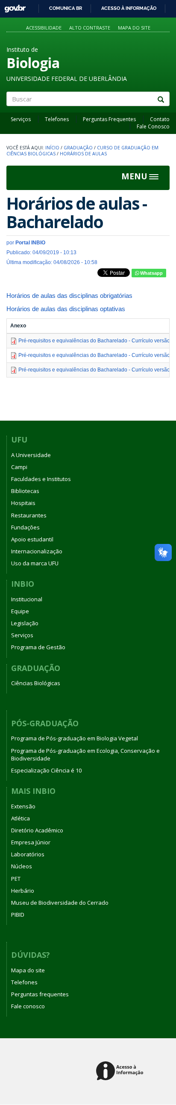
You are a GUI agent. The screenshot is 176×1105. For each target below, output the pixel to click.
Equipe (20, 611)
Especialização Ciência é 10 (46, 770)
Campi (19, 467)
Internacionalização (36, 551)
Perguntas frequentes (40, 994)
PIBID (17, 914)
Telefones (57, 119)
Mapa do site (134, 27)
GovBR (12, 6)
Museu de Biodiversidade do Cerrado (60, 902)
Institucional (26, 599)
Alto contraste (89, 27)
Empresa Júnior (30, 842)
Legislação (24, 623)
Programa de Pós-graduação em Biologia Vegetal (74, 738)
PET (16, 878)
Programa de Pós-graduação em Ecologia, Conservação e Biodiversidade (85, 754)
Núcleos (21, 866)
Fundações (25, 527)
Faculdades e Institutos (41, 479)
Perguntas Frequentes (109, 119)
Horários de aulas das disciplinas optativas (65, 308)
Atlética (20, 818)
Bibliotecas (25, 491)
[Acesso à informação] (121, 1071)
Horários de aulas (83, 154)
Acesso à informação (128, 8)
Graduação (78, 148)
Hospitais (23, 503)
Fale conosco (28, 1006)
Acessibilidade (44, 27)
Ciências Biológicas (35, 683)
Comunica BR (65, 8)
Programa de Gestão (38, 647)
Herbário (22, 890)
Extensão (23, 806)
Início (52, 148)
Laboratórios (27, 854)
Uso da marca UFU (35, 563)
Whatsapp (151, 273)
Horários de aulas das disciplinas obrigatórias (69, 295)
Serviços (21, 119)
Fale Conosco (153, 126)
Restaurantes (29, 515)
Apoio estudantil (32, 539)
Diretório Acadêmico (37, 830)
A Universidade (31, 455)
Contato (160, 119)
